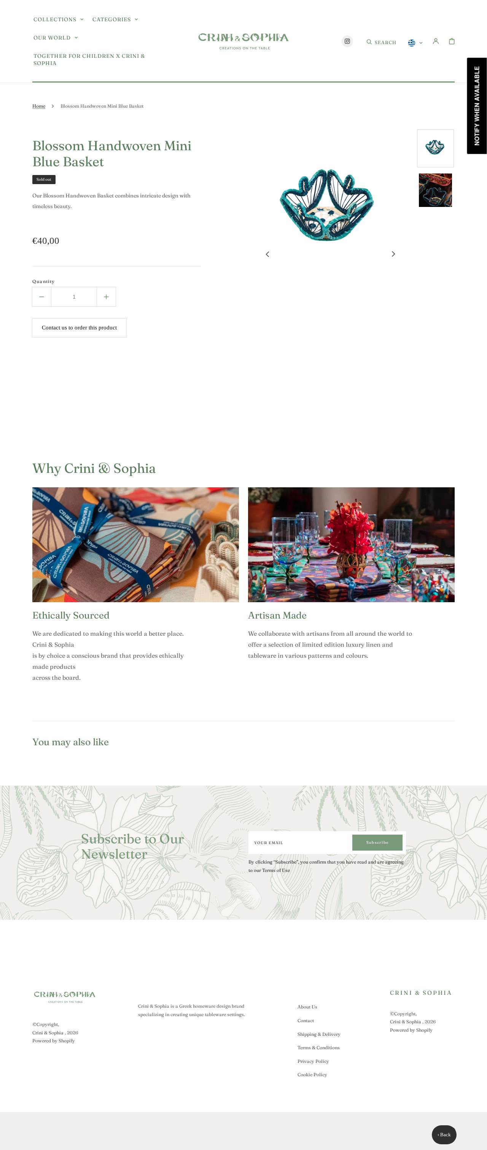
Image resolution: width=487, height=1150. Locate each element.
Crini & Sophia (48, 1032)
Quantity (43, 281)
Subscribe (377, 842)
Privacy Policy (313, 1061)
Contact (306, 1020)
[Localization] (415, 43)
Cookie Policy (312, 1074)
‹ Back (444, 1134)
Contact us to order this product (79, 327)
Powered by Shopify (53, 1040)
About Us (307, 1007)
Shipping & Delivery (319, 1034)
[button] (381, 41)
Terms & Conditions (319, 1047)
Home (38, 106)
